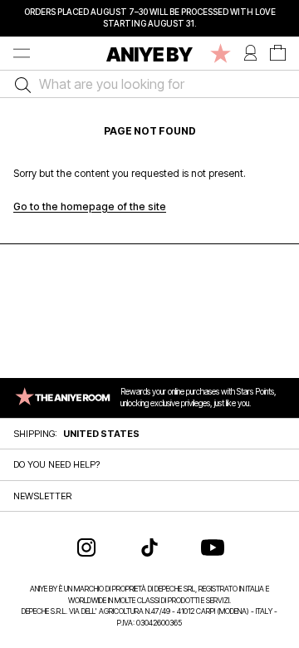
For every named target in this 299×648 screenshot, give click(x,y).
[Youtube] (212, 547)
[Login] (250, 53)
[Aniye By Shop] (149, 53)
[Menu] (22, 53)
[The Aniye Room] (220, 53)
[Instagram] (86, 547)
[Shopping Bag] (277, 53)
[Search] (19, 84)
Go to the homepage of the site (89, 206)
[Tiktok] (149, 547)
